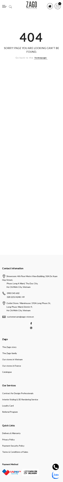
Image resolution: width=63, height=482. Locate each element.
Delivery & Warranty (11, 433)
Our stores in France (11, 365)
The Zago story (9, 347)
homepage (41, 57)
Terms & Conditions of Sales (15, 452)
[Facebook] (31, 323)
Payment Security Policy (13, 445)
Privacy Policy (8, 439)
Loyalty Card (8, 405)
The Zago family (9, 353)
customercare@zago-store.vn (20, 316)
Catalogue (7, 372)
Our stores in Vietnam (12, 359)
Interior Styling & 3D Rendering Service (20, 399)
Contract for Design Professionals (17, 393)
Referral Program (10, 412)
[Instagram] (31, 327)
